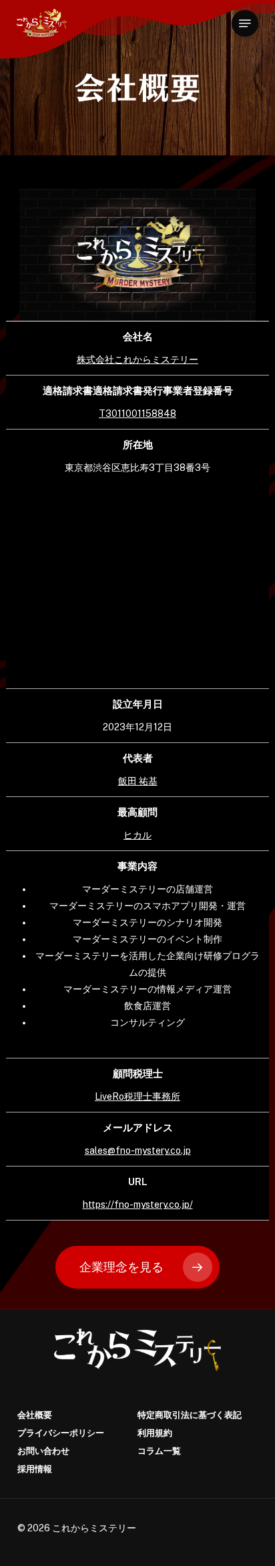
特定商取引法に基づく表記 (190, 1415)
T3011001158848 (137, 413)
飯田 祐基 (138, 781)
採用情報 (34, 1469)
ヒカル (137, 835)
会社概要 (34, 1415)
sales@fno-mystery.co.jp (138, 1150)
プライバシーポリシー (60, 1433)
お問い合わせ (43, 1451)
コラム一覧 (159, 1451)
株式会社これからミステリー (137, 359)
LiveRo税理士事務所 (137, 1096)
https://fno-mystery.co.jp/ (138, 1204)
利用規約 (155, 1433)
